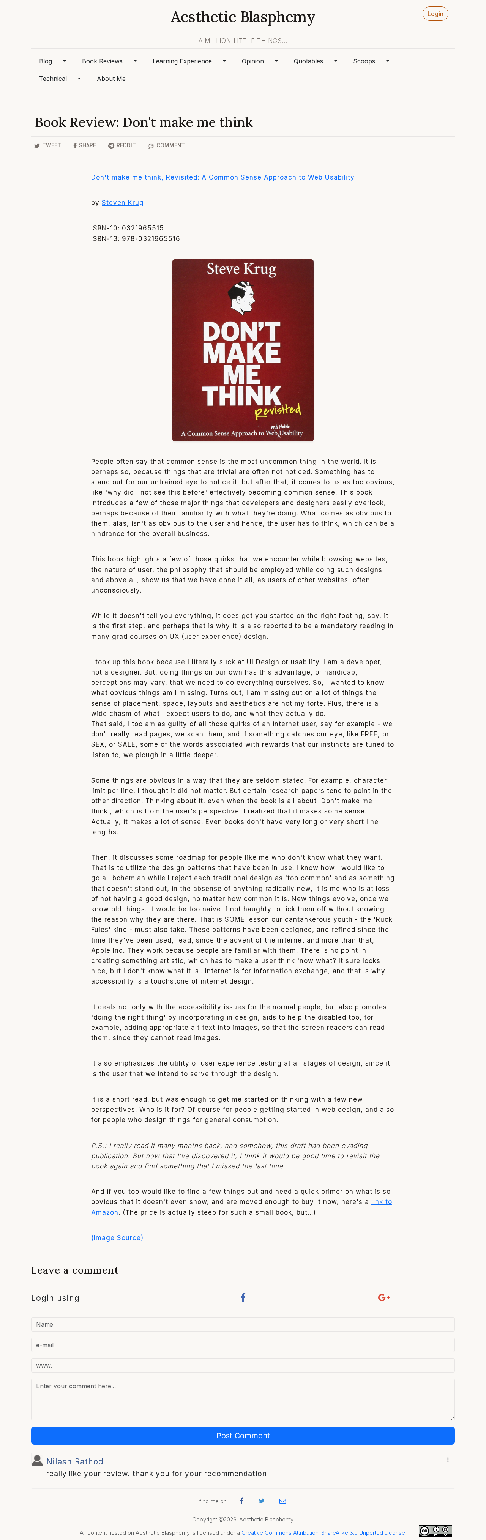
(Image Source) (117, 1238)
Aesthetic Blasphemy (243, 16)
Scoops (364, 61)
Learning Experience (182, 61)
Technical (53, 78)
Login (435, 13)
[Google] (384, 1299)
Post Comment (243, 1435)
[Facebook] (243, 1299)
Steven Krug (123, 202)
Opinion (253, 61)
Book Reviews (102, 61)
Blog (45, 61)
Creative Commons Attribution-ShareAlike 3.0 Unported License (323, 1532)
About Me (111, 78)
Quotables (308, 61)
